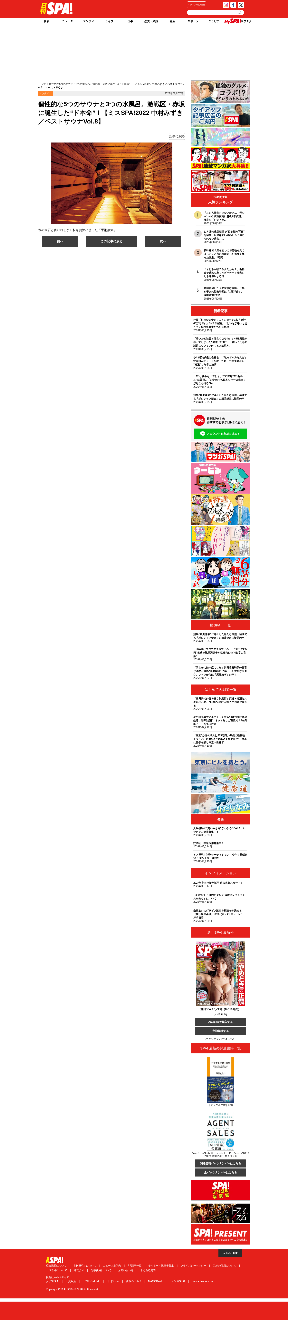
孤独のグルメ (134, 1281)
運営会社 (79, 1270)
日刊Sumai (113, 1281)
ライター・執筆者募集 (161, 1265)
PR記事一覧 (135, 1265)
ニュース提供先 (112, 1265)
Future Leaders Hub (203, 1281)
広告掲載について (56, 1265)
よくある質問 (148, 1270)
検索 (240, 12)
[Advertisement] (144, 53)
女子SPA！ (53, 1281)
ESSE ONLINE (92, 1281)
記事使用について (101, 1270)
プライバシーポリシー (194, 1265)
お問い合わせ (126, 1270)
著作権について (58, 1270)
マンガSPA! (178, 1281)
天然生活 (71, 1281)
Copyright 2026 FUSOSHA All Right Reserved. (72, 1289)
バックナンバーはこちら (221, 1038)
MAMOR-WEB (156, 1281)
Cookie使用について (225, 1265)
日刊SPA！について (85, 1265)
